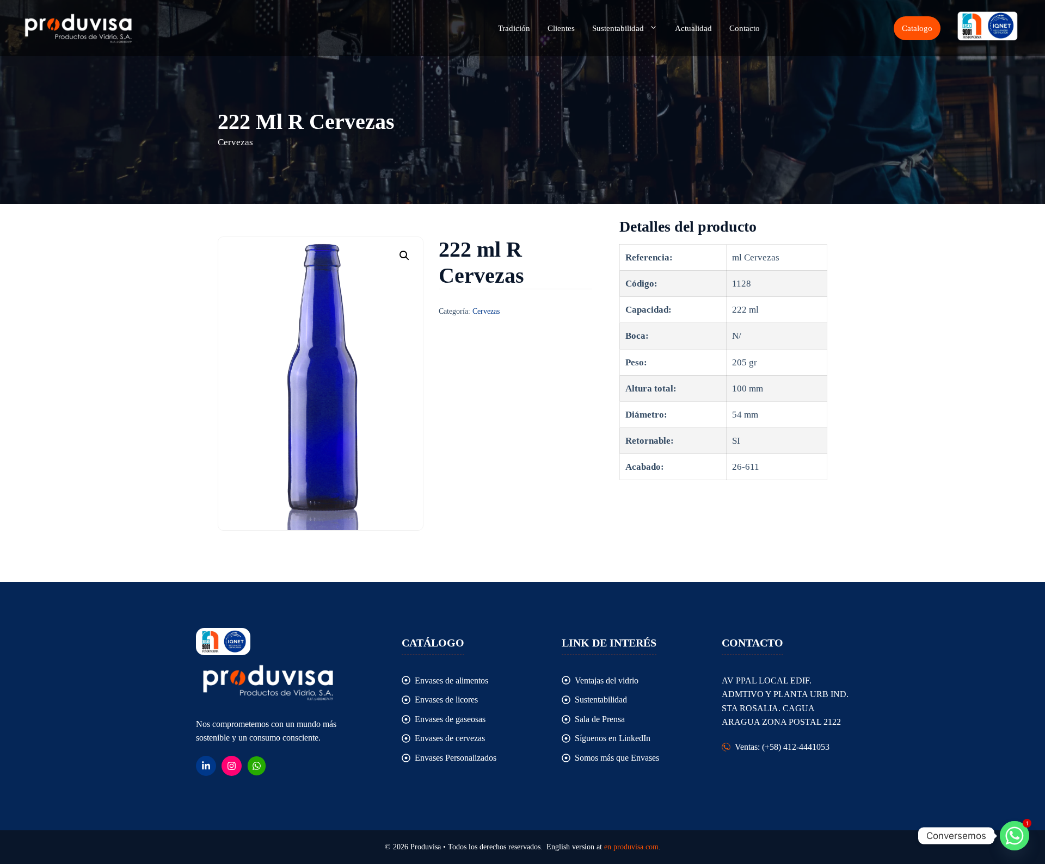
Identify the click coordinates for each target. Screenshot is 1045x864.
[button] (404, 255)
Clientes (561, 28)
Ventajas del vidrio (606, 680)
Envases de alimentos (451, 680)
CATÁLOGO (433, 643)
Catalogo (917, 28)
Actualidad (693, 28)
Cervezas (486, 311)
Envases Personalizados (455, 757)
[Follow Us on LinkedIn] (206, 766)
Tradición (514, 28)
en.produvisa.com (631, 847)
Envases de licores (446, 699)
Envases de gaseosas (450, 719)
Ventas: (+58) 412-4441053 (782, 746)
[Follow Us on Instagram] (232, 766)
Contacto (744, 28)
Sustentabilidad (618, 28)
